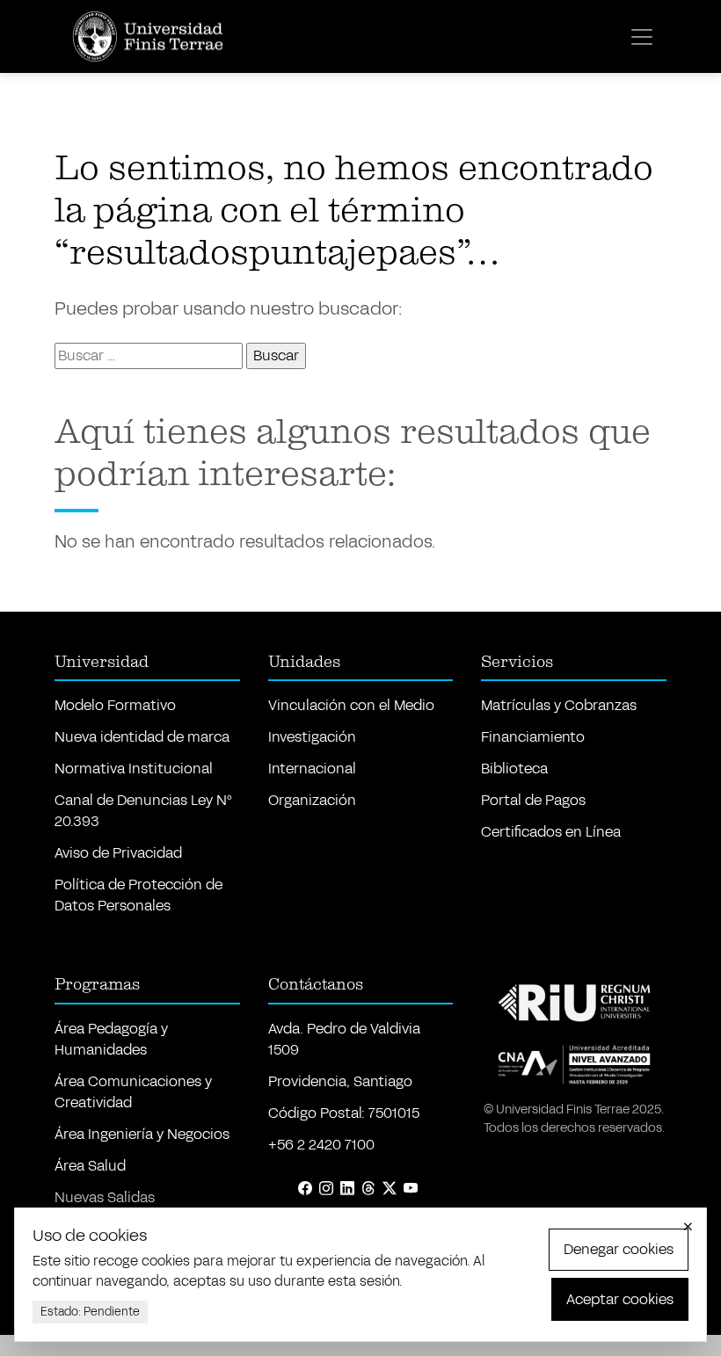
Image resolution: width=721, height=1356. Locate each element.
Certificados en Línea (551, 832)
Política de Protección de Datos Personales (138, 895)
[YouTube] (411, 1189)
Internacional (312, 768)
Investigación (312, 737)
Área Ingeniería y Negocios (142, 1134)
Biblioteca (514, 768)
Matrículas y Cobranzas (559, 705)
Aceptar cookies (620, 1299)
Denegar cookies (619, 1249)
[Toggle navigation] (641, 36)
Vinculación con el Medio (351, 705)
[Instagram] (326, 1189)
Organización (312, 800)
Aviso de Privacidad (118, 853)
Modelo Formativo (115, 705)
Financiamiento (533, 737)
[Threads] (368, 1189)
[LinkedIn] (347, 1189)
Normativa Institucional (134, 768)
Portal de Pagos (533, 800)
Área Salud (90, 1166)
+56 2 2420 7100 (321, 1145)
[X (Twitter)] (389, 1189)
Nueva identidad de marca (142, 737)
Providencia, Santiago (340, 1081)
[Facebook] (305, 1189)
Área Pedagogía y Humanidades (111, 1039)
